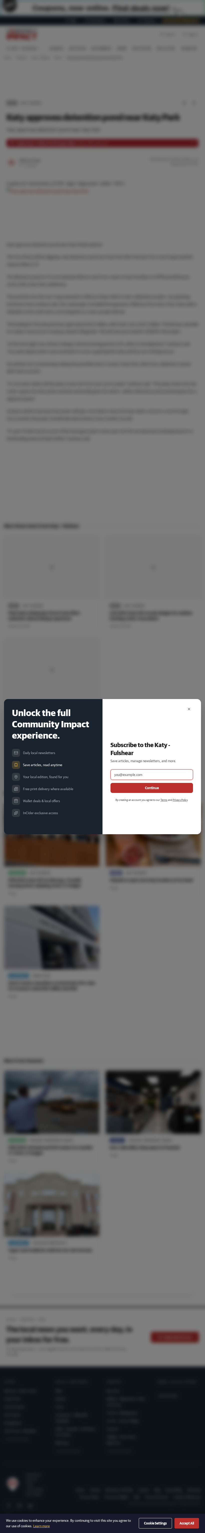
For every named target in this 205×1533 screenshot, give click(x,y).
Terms (164, 799)
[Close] (189, 709)
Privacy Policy (180, 799)
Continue (152, 788)
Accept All (187, 1523)
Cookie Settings (155, 1523)
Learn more (41, 1526)
